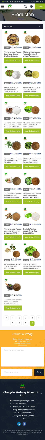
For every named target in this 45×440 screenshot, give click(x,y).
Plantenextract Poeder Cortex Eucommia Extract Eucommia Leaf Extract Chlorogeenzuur (32, 162)
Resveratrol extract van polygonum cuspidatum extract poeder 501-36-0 (11, 90)
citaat (40, 6)
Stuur (39, 372)
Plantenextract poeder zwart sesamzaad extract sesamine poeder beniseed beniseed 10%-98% (13, 304)
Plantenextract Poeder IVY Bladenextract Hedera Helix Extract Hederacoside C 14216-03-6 (32, 198)
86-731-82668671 (36, 1)
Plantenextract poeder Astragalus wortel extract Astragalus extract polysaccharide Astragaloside (32, 56)
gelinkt (19, 424)
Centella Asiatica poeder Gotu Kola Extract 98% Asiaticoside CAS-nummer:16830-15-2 (31, 233)
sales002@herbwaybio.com (14, 1)
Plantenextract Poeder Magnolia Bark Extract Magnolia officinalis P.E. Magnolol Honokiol (13, 127)
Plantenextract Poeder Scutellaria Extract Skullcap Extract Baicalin (13, 55)
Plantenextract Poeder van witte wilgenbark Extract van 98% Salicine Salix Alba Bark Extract (13, 233)
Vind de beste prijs (13, 60)
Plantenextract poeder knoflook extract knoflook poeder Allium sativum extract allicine (13, 197)
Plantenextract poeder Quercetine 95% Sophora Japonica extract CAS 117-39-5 (32, 90)
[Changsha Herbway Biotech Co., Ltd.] (11, 6)
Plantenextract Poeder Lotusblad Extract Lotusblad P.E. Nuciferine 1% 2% (32, 126)
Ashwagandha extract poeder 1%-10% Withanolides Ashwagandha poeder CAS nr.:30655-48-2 (12, 268)
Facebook (24, 424)
